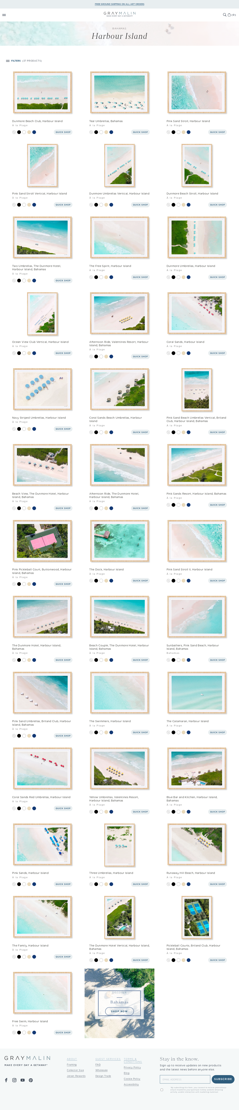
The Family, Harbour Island (30, 945)
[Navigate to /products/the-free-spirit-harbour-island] (119, 238)
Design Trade (103, 1076)
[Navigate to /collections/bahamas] (119, 1003)
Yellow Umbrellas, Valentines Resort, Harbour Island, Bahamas (114, 799)
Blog (126, 1073)
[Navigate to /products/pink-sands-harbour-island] (42, 845)
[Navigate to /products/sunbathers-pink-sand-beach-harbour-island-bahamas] (196, 617)
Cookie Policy (132, 1078)
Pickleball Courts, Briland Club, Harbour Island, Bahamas (194, 947)
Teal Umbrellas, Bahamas (106, 121)
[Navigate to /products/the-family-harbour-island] (42, 917)
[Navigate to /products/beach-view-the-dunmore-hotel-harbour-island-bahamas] (42, 465)
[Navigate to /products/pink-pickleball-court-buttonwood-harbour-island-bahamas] (42, 541)
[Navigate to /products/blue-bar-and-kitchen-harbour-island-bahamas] (196, 769)
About (72, 1059)
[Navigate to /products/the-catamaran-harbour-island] (196, 693)
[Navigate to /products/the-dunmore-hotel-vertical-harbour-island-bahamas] (119, 917)
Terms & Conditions (133, 1060)
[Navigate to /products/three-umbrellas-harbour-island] (119, 845)
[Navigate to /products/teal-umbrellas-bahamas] (119, 93)
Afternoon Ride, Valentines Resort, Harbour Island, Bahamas (118, 343)
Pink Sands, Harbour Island (30, 872)
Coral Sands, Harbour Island (185, 341)
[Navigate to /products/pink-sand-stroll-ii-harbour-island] (196, 541)
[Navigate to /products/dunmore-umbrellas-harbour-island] (196, 238)
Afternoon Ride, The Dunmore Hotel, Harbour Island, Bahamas (114, 495)
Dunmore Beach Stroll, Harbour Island (192, 193)
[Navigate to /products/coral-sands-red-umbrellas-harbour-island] (42, 769)
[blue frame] (34, 132)
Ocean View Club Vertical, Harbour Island (40, 341)
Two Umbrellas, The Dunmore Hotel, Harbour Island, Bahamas (36, 267)
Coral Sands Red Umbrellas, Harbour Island (41, 797)
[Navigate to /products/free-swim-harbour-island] (42, 993)
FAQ (98, 1064)
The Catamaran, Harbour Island (188, 721)
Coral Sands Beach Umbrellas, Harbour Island (115, 419)
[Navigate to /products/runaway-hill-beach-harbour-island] (196, 845)
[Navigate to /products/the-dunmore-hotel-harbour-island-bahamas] (42, 617)
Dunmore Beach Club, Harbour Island (37, 121)
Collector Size (75, 1070)
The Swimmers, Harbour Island (110, 721)
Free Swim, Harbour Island (30, 1021)
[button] (8, 15)
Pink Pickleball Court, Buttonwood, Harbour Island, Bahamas (42, 571)
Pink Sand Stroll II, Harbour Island (189, 569)
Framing (72, 1064)
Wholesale (101, 1070)
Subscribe (223, 1079)
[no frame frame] (14, 132)
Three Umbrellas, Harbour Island (111, 872)
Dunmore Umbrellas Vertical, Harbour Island (119, 193)
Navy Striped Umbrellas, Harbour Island (39, 417)
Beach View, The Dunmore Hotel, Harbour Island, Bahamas (40, 495)
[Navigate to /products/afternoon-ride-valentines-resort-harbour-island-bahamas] (119, 313)
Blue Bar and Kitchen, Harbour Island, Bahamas (192, 799)
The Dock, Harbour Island (106, 569)
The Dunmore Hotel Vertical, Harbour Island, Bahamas (119, 947)
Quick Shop (63, 132)
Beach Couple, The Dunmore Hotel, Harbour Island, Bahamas (119, 647)
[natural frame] (29, 132)
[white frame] (24, 132)
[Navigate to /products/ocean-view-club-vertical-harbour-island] (42, 313)
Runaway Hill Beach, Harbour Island (191, 872)
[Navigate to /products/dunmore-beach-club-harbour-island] (42, 93)
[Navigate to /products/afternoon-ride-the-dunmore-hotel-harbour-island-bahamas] (119, 465)
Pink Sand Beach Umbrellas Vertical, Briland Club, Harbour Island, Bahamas (196, 419)
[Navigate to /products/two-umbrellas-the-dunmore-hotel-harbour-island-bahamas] (42, 238)
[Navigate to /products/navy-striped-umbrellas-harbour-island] (42, 389)
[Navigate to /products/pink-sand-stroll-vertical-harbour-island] (42, 165)
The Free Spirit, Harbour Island (110, 265)
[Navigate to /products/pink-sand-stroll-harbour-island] (196, 93)
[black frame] (19, 132)
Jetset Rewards (76, 1076)
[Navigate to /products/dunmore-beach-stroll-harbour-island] (196, 165)
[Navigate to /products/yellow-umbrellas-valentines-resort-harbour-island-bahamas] (119, 769)
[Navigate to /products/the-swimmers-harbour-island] (119, 693)
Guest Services (108, 1059)
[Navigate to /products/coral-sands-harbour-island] (196, 313)
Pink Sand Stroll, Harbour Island (188, 121)
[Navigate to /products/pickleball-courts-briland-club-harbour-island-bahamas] (196, 917)
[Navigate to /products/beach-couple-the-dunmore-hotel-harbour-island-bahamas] (119, 617)
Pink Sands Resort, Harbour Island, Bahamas (196, 493)
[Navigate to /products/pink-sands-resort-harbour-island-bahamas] (196, 465)
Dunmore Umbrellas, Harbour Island (191, 265)
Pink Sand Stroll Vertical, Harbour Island (39, 193)
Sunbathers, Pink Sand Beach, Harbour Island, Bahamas (193, 647)
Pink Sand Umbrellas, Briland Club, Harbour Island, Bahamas (41, 723)
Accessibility (131, 1084)
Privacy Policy (132, 1067)
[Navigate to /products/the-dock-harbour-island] (119, 541)
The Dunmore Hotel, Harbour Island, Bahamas (36, 647)
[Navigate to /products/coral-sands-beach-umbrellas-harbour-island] (119, 389)
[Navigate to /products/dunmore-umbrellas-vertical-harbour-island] (119, 165)
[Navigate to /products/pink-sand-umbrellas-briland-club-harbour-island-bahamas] (42, 693)
